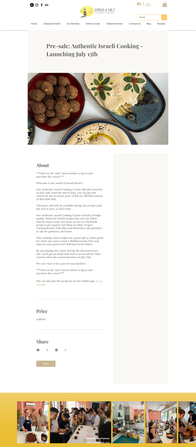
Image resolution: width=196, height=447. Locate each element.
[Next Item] (191, 422)
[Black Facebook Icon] (42, 5)
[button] (164, 4)
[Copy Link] (65, 350)
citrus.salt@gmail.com (98, 442)
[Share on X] (47, 350)
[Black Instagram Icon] (37, 5)
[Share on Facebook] (38, 350)
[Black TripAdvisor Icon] (46, 5)
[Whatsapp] (32, 5)
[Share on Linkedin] (56, 350)
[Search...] (164, 17)
